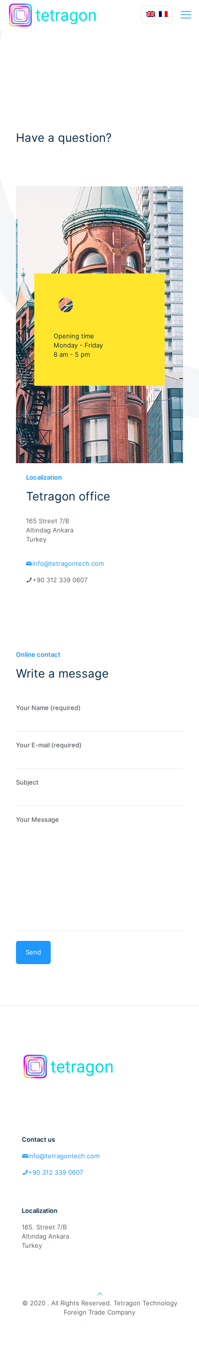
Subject (27, 782)
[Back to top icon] (100, 1294)
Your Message (37, 819)
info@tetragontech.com (68, 563)
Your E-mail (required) (49, 745)
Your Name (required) (48, 707)
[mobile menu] (186, 14)
